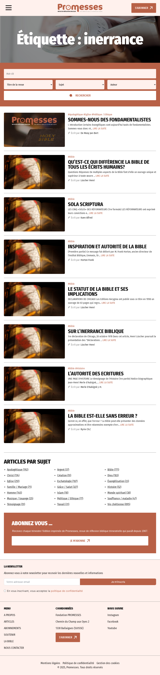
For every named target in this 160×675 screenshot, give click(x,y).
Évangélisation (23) (118, 481)
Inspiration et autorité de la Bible (107, 247)
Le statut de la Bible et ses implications (98, 291)
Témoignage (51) (16, 504)
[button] (8, 8)
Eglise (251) (13, 481)
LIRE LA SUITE (99, 128)
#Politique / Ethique (102, 114)
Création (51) (64, 475)
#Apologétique (75, 114)
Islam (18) (62, 492)
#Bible (71, 156)
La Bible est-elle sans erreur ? (102, 416)
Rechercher (83, 95)
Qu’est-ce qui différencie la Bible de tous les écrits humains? (108, 164)
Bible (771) (113, 469)
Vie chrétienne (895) (119, 504)
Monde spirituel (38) (119, 492)
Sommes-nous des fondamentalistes (109, 120)
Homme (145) (14, 492)
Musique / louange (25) (20, 498)
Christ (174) (13, 475)
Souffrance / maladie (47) (122, 498)
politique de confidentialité (67, 590)
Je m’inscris (118, 581)
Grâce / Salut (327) (67, 487)
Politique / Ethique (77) (70, 498)
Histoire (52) (114, 487)
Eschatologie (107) (67, 481)
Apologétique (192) (17, 469)
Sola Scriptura (85, 204)
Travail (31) (63, 504)
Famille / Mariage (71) (19, 487)
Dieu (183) (113, 475)
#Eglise (87, 114)
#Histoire (80, 368)
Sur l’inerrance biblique (96, 331)
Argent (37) (63, 469)
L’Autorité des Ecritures (96, 374)
